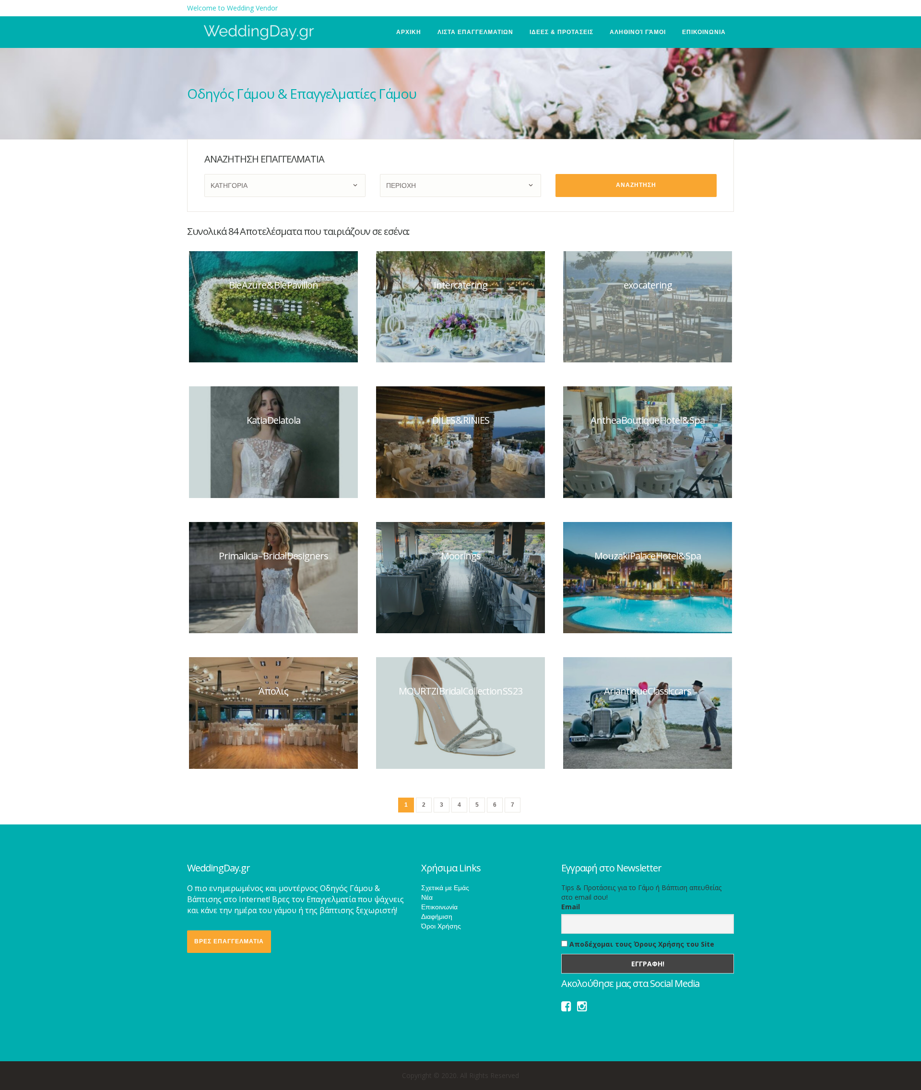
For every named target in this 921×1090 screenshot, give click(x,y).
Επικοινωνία (439, 907)
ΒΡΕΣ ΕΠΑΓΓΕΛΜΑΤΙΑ (229, 941)
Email (570, 906)
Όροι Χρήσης (441, 926)
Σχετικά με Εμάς (445, 888)
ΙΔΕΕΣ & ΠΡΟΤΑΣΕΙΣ (561, 32)
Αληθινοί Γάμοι (638, 32)
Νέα (427, 897)
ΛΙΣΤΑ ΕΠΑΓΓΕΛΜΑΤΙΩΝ (475, 32)
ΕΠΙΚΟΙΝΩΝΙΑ (704, 32)
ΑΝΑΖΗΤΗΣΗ (636, 185)
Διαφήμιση (436, 916)
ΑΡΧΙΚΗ (408, 32)
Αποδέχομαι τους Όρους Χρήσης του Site (640, 944)
